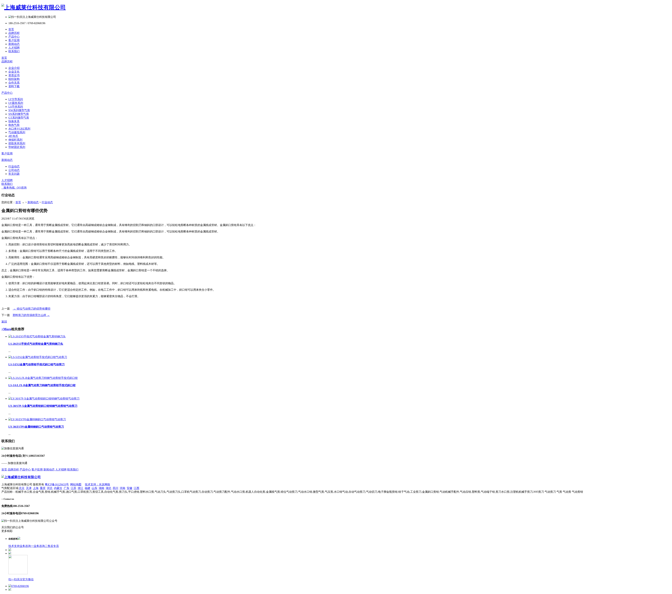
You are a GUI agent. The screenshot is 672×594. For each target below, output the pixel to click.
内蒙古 (58, 488)
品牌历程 (14, 32)
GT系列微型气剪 (18, 117)
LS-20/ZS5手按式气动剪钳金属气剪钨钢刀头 (35, 343)
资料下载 (14, 86)
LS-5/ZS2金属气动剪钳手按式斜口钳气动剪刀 (36, 364)
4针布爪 (13, 136)
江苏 (73, 488)
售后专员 (53, 545)
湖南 (101, 488)
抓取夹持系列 (16, 143)
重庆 (43, 488)
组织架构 (14, 78)
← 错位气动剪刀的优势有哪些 (31, 308)
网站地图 (75, 484)
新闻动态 (14, 44)
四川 (115, 488)
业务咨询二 (41, 545)
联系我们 (14, 51)
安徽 (129, 488)
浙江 (80, 488)
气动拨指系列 (16, 132)
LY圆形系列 (15, 102)
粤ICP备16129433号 (57, 484)
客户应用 (14, 40)
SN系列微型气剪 (18, 113)
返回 (4, 321)
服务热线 (8, 187)
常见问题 (14, 173)
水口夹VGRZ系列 (19, 128)
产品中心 (14, 36)
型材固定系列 (16, 147)
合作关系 (14, 82)
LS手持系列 (15, 106)
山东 (94, 488)
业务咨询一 (27, 545)
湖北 (108, 488)
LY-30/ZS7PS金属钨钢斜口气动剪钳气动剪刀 (36, 426)
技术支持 (14, 545)
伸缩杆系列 (15, 139)
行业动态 (14, 166)
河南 (122, 488)
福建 (87, 488)
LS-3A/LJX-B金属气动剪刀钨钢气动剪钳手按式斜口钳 (42, 385)
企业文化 (14, 71)
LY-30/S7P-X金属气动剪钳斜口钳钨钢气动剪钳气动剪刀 (42, 405)
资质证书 (14, 75)
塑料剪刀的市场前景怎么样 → (31, 315)
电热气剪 (14, 124)
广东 (66, 488)
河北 (49, 488)
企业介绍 (14, 67)
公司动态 (14, 170)
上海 (35, 488)
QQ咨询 (21, 187)
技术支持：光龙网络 (97, 484)
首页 (11, 29)
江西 (136, 488)
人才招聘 (14, 47)
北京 (21, 488)
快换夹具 (14, 121)
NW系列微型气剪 (19, 110)
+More (6, 329)
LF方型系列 (15, 99)
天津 (28, 488)
